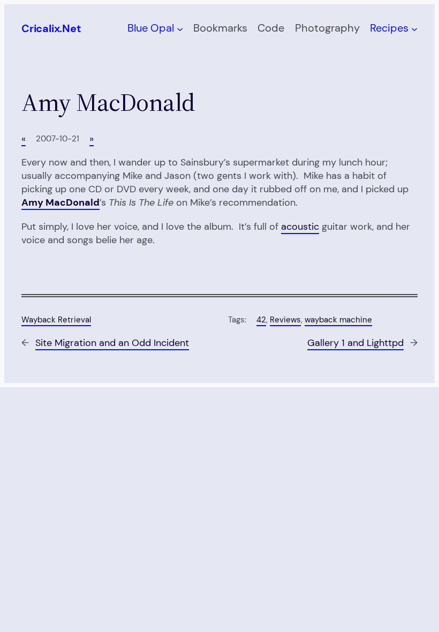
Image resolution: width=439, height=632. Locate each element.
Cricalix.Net (51, 28)
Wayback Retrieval (56, 319)
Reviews (285, 319)
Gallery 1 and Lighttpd (355, 342)
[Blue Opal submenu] (180, 28)
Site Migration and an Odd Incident (112, 342)
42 (261, 319)
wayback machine (338, 319)
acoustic (300, 226)
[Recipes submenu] (414, 28)
